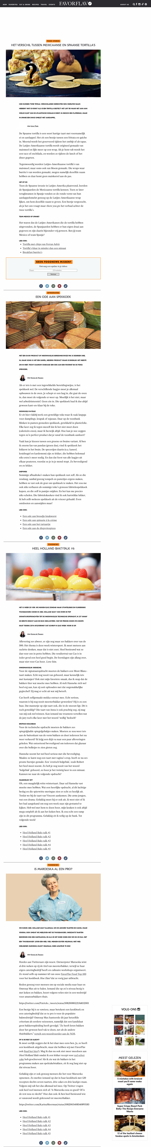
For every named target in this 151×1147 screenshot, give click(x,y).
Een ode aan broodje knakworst (40, 516)
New (5, 4)
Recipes (35, 4)
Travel (44, 4)
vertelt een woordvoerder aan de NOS (54, 1033)
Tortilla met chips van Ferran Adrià (41, 244)
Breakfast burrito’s (32, 252)
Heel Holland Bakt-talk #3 (37, 840)
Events (52, 4)
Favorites (13, 4)
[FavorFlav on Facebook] (136, 4)
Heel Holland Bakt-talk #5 (36, 848)
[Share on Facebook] (41, 287)
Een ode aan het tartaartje (36, 524)
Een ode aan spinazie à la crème (40, 520)
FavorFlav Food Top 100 (73, 974)
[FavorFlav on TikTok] (142, 4)
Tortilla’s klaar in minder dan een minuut (44, 248)
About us (124, 4)
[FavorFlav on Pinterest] (145, 4)
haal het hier (31, 1051)
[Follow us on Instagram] (53, 287)
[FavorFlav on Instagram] (139, 4)
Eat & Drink (24, 4)
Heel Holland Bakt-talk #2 (37, 836)
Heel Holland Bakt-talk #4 (37, 844)
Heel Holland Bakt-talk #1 (36, 832)
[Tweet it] (47, 287)
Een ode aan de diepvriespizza (39, 528)
